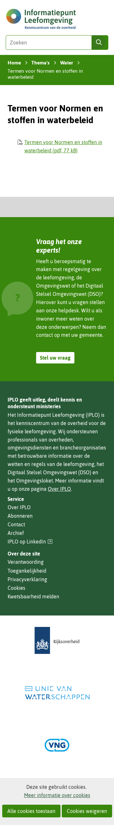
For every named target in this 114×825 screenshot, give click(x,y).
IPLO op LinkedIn (30, 542)
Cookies (16, 588)
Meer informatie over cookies (57, 795)
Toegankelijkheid (27, 571)
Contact (16, 524)
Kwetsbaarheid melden (33, 596)
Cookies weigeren (87, 811)
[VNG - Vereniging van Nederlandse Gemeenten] (57, 745)
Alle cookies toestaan (31, 811)
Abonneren (20, 516)
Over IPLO (59, 489)
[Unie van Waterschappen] (57, 693)
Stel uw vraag (55, 358)
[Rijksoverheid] (57, 640)
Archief (16, 533)
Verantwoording (26, 562)
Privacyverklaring (27, 579)
